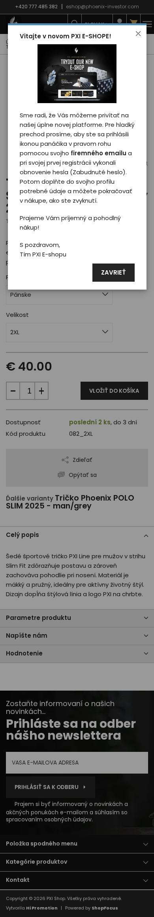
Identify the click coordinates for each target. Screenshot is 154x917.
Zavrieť (113, 273)
